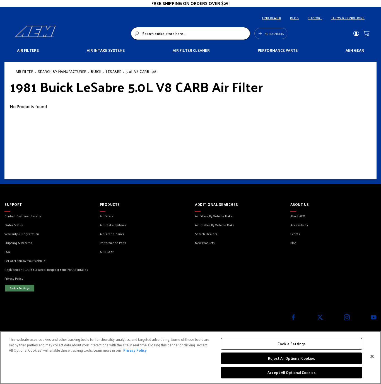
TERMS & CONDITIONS (348, 18)
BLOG (294, 18)
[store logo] (71, 33)
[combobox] (190, 33)
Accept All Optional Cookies (291, 372)
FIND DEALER (271, 18)
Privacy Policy (135, 350)
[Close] (372, 356)
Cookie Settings (20, 288)
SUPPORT (315, 18)
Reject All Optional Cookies (291, 358)
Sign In (356, 33)
